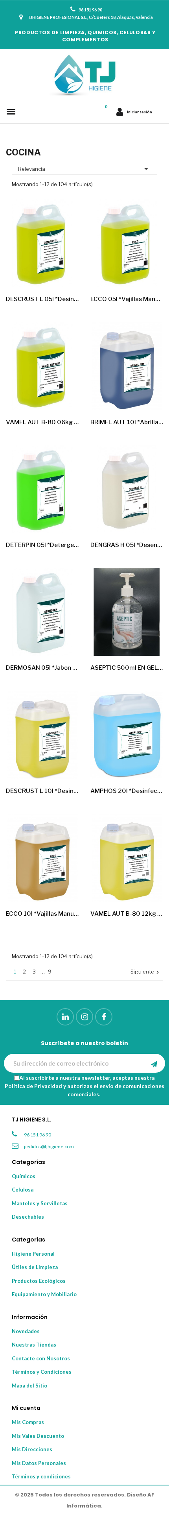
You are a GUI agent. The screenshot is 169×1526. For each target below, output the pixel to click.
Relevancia (84, 169)
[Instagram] (84, 1016)
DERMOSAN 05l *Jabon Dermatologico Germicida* (42, 667)
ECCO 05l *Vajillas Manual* (126, 299)
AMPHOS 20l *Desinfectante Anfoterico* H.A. (126, 790)
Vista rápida (66, 275)
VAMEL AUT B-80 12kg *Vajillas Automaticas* (126, 913)
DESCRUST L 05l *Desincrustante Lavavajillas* (42, 299)
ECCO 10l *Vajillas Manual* (42, 913)
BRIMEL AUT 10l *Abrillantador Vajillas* (126, 422)
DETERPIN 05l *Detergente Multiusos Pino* (42, 545)
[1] (154, 1063)
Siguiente (145, 972)
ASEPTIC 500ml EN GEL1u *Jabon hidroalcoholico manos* (126, 667)
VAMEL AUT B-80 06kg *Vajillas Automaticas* (42, 422)
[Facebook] (103, 1016)
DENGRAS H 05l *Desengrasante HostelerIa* (126, 545)
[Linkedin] (65, 1016)
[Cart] (105, 111)
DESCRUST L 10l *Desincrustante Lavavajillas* (42, 790)
